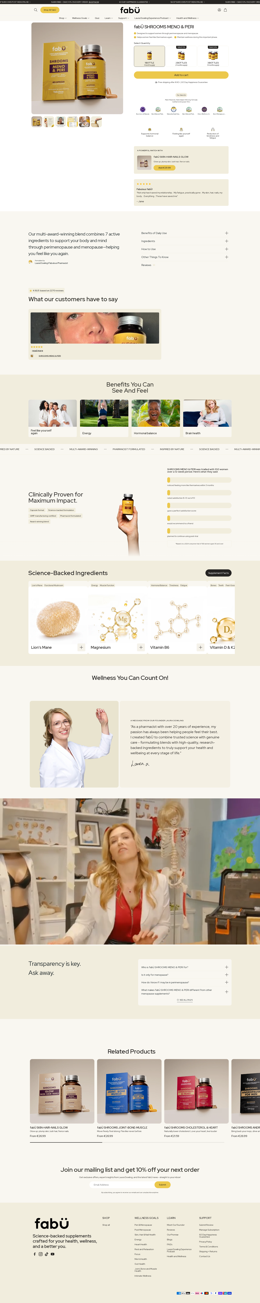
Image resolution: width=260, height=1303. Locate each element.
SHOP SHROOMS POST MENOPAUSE (186, 2)
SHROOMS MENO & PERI (50, 356)
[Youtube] (52, 1254)
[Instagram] (41, 1254)
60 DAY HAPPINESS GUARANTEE (133, 2)
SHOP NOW (94, 2)
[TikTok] (46, 1254)
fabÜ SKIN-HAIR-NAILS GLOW (171, 156)
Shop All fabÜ (50, 10)
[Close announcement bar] (257, 2)
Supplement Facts (218, 573)
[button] (35, 10)
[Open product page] (62, 1091)
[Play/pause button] (5, 803)
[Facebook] (35, 1254)
